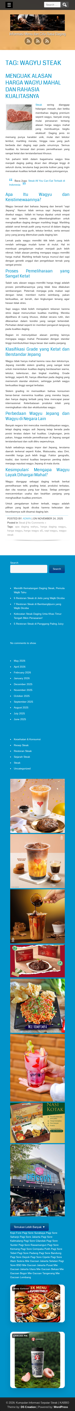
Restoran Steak (23, 751)
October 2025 (22, 695)
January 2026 (22, 678)
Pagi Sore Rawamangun (33, 1244)
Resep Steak (21, 745)
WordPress (61, 1406)
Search (14, 562)
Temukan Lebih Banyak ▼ (29, 1226)
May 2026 (19, 660)
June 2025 (20, 719)
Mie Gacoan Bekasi (47, 1269)
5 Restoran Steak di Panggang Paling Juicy (39, 623)
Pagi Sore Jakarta (30, 1236)
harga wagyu (14, 530)
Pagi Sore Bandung (50, 1253)
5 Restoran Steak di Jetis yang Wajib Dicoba (39, 598)
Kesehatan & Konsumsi (27, 739)
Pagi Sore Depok (20, 1257)
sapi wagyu (51, 530)
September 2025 (23, 701)
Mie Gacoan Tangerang (41, 1273)
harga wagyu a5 (33, 530)
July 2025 (19, 713)
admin (27, 518)
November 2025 (23, 690)
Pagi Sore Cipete (40, 1257)
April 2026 (19, 666)
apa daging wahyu (26, 526)
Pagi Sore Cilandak (35, 1240)
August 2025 (21, 707)
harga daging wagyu (53, 526)
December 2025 (23, 684)
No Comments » (36, 522)
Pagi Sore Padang (27, 1253)
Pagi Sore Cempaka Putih (35, 1248)
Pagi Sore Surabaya (33, 1232)
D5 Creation (28, 1406)
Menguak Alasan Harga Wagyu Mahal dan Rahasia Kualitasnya (33, 86)
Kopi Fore (15, 1232)
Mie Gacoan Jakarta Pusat (37, 1265)
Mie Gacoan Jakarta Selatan (41, 1261)
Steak (38, 104)
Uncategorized (22, 768)
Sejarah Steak (22, 756)
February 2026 (22, 672)
